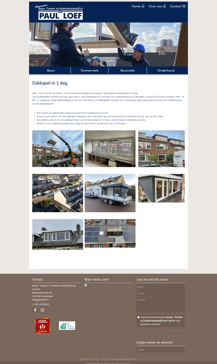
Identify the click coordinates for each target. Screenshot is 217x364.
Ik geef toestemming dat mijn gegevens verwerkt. (162, 321)
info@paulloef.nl (40, 299)
